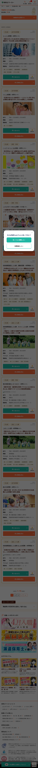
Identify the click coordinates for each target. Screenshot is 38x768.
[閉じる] (32, 232)
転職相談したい (19, 246)
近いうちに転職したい (19, 240)
